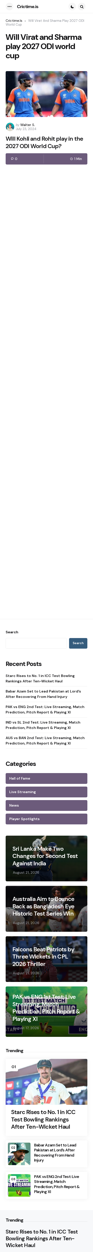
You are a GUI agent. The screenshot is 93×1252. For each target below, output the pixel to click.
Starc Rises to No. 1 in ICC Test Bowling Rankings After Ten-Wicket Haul (40, 678)
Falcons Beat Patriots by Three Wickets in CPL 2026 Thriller (43, 957)
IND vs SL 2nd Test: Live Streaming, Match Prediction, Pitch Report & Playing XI (43, 725)
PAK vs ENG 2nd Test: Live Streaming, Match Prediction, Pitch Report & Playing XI (45, 709)
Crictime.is (27, 6)
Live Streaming (22, 792)
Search (12, 632)
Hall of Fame (19, 778)
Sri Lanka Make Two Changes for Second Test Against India (45, 856)
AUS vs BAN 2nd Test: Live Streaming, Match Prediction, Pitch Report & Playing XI (45, 740)
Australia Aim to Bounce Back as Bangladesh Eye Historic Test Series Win (43, 906)
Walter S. (27, 125)
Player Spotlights (24, 819)
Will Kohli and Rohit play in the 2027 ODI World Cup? (44, 142)
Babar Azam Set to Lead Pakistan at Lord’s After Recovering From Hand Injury (43, 694)
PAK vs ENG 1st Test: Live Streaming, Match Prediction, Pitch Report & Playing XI (46, 1007)
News (14, 805)
